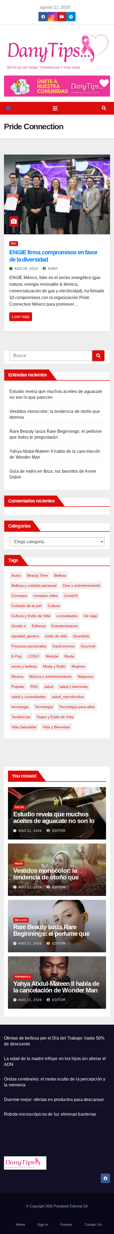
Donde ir (18, 626)
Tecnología (44, 707)
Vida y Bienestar (56, 727)
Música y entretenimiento (50, 676)
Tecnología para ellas (77, 707)
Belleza (60, 575)
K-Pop (16, 656)
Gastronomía (63, 646)
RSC (13, 243)
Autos (16, 575)
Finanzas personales (28, 646)
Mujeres (78, 666)
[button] (104, 108)
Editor (58, 831)
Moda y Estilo (54, 666)
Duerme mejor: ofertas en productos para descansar (54, 1099)
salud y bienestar (73, 686)
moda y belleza (24, 666)
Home (20, 1225)
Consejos (19, 595)
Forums (66, 1225)
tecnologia (20, 707)
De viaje (90, 616)
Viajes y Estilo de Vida (55, 717)
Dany (52, 269)
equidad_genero (25, 636)
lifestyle (52, 656)
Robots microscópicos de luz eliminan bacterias (50, 1114)
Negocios (85, 676)
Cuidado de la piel (26, 606)
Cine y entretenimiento (81, 585)
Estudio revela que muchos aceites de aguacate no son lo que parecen (53, 821)
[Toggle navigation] (55, 108)
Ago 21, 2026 (30, 831)
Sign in (42, 1225)
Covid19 (71, 595)
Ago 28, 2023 (26, 269)
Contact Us (93, 1225)
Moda (69, 656)
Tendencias (20, 717)
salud (48, 686)
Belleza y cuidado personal (33, 585)
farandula (81, 636)
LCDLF (34, 656)
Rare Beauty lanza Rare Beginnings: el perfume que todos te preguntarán (51, 933)
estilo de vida (56, 636)
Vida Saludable (24, 727)
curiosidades (67, 616)
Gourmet (88, 646)
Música (17, 676)
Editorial (38, 626)
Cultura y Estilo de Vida (30, 616)
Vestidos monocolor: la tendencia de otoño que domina (45, 877)
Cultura (54, 606)
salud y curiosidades (28, 697)
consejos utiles (45, 595)
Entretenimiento (64, 626)
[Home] (8, 108)
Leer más (20, 316)
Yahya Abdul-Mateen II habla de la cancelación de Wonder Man (56, 987)
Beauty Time (37, 575)
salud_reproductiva (68, 697)
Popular (17, 686)
